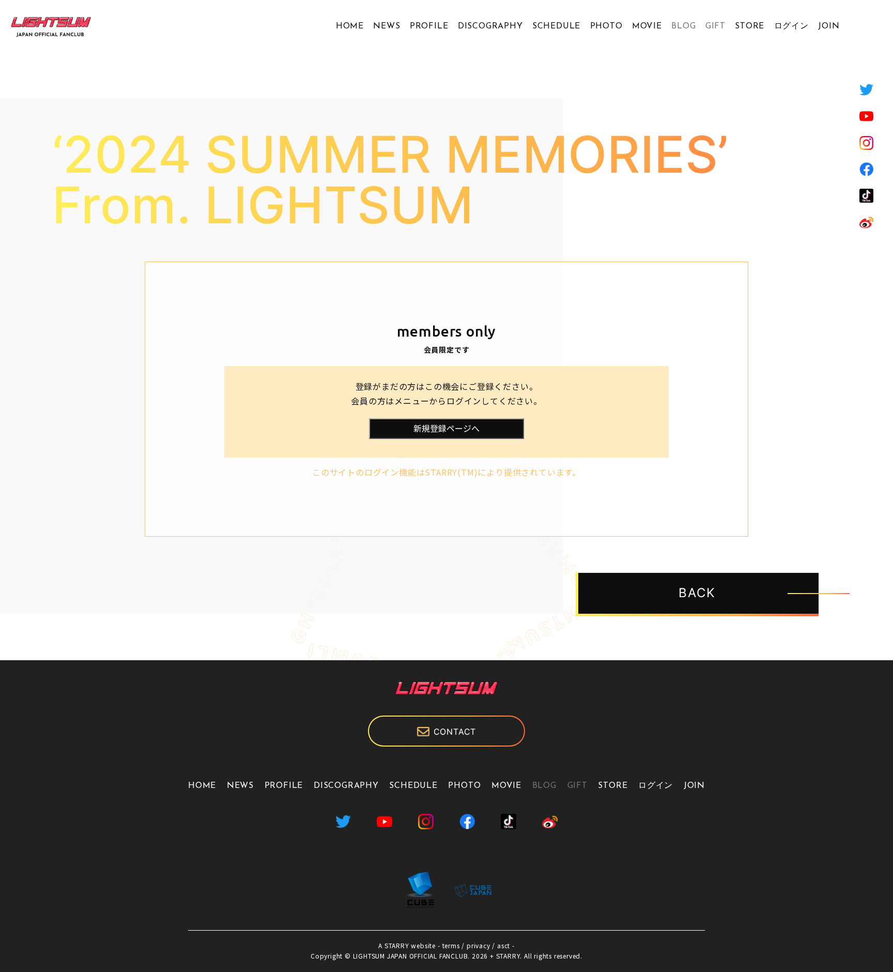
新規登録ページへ (446, 428)
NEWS (386, 26)
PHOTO (606, 26)
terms (451, 945)
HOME (350, 26)
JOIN (828, 26)
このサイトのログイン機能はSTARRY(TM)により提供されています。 (446, 472)
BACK (697, 592)
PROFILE (429, 26)
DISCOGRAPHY (490, 26)
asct (503, 945)
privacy (478, 945)
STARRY (396, 945)
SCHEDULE (556, 26)
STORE (749, 26)
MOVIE (647, 26)
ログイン (791, 26)
